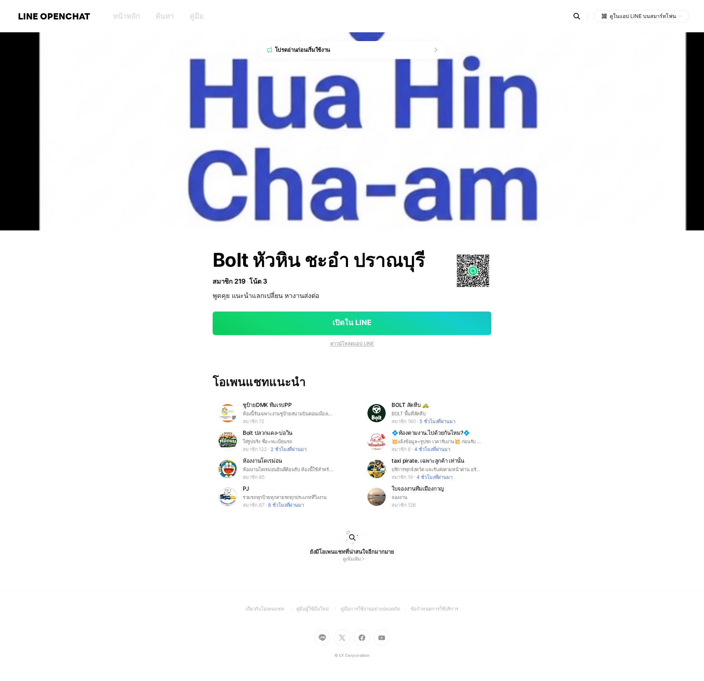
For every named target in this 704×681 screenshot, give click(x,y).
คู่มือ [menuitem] (196, 16)
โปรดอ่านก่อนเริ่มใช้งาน (302, 49)
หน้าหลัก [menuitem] (126, 16)
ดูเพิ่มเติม (352, 559)
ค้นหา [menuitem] (164, 16)
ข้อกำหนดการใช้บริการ (435, 609)
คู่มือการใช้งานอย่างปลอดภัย (375, 609)
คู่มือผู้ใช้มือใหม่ (318, 609)
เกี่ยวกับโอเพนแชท (271, 609)
